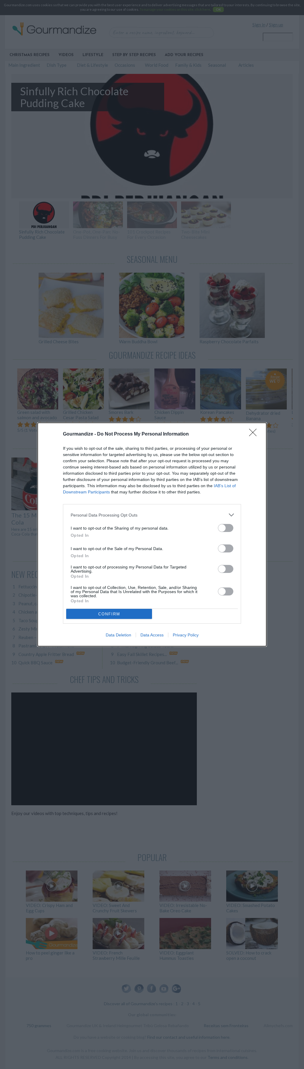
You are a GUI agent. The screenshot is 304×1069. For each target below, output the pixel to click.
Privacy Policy (186, 635)
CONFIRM (109, 614)
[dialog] (152, 534)
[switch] (225, 528)
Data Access (152, 635)
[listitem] (152, 515)
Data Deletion (118, 635)
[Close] (254, 434)
